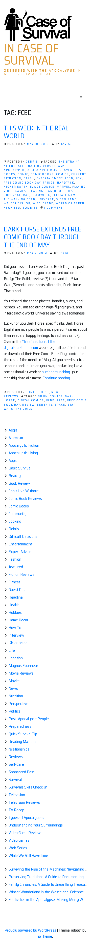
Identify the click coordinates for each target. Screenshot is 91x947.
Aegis (13, 430)
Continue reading (56, 378)
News (56, 392)
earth (29, 178)
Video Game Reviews (25, 833)
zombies (30, 208)
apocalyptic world (45, 170)
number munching (56, 372)
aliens (10, 166)
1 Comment (53, 208)
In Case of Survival (31, 54)
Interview (16, 635)
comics (62, 174)
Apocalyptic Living (23, 453)
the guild (24, 409)
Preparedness (20, 726)
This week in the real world (36, 132)
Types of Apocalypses (26, 817)
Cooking (15, 521)
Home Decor (18, 620)
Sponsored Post (22, 772)
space (60, 405)
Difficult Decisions (23, 536)
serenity (44, 405)
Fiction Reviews (21, 574)
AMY (61, 166)
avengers (72, 170)
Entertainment (20, 544)
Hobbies (15, 612)
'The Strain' (68, 162)
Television (17, 795)
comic (23, 174)
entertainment (49, 178)
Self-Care (16, 764)
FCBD (69, 178)
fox (79, 178)
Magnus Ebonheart (24, 665)
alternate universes (37, 166)
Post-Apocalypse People (29, 719)
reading (36, 191)
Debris (32, 162)
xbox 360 (12, 208)
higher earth (16, 187)
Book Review (19, 483)
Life (12, 650)
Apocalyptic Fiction (24, 445)
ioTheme (45, 936)
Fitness (14, 582)
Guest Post (18, 589)
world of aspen (70, 203)
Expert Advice (20, 551)
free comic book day (22, 183)
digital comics (30, 400)
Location (16, 658)
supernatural (16, 195)
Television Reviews (24, 802)
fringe (49, 183)
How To (15, 627)
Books (9, 174)
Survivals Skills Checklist (28, 787)
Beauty (15, 475)
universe (46, 199)
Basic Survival (20, 468)
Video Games (19, 840)
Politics (14, 711)
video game (66, 199)
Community (18, 513)
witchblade (43, 203)
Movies (14, 681)
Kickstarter (18, 643)
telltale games (66, 195)
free (61, 400)
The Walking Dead (19, 199)
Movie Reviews (21, 673)
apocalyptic (14, 170)
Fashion (15, 559)
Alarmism (16, 438)
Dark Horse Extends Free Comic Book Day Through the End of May (42, 237)
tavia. (66, 144)
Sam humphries (60, 191)
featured (16, 567)
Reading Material (22, 741)
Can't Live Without (24, 491)
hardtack (65, 183)
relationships (19, 749)
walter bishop (17, 203)
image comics (42, 187)
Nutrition (16, 696)
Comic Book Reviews (25, 498)
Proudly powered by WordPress (31, 930)
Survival (15, 779)
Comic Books (37, 392)
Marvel (63, 187)
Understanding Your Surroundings (36, 825)
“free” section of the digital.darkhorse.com (29, 344)
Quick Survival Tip (23, 734)
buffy (43, 396)
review (28, 405)
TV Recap (16, 810)
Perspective (18, 703)
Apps (13, 460)
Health (14, 605)
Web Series (18, 848)
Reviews (11, 396)
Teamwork (41, 195)
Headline (16, 597)
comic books (42, 174)
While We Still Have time (28, 855)
